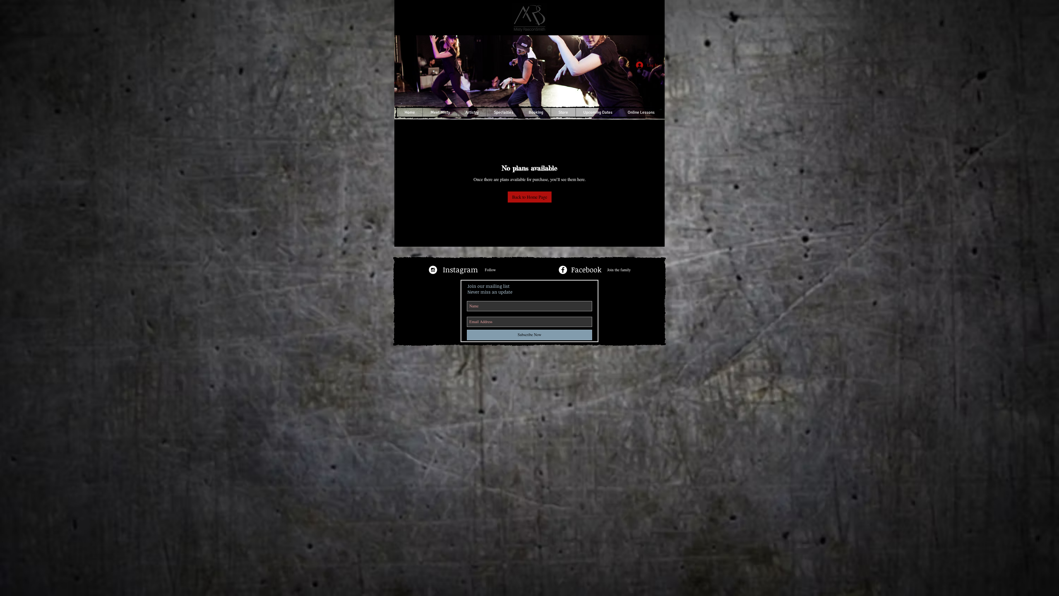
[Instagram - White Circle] (433, 270)
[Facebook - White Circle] (563, 270)
